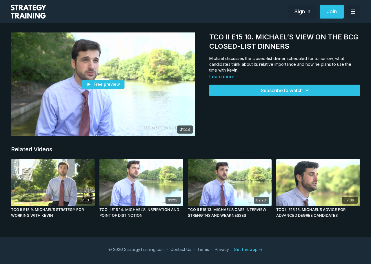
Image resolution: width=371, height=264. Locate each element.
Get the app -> (248, 249)
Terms (203, 249)
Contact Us (180, 249)
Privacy (222, 249)
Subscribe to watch (282, 90)
